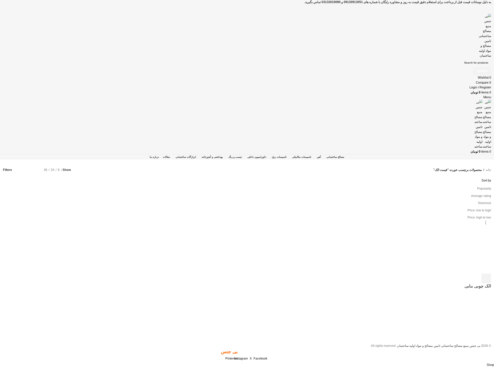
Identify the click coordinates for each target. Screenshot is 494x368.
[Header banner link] (247, 184)
